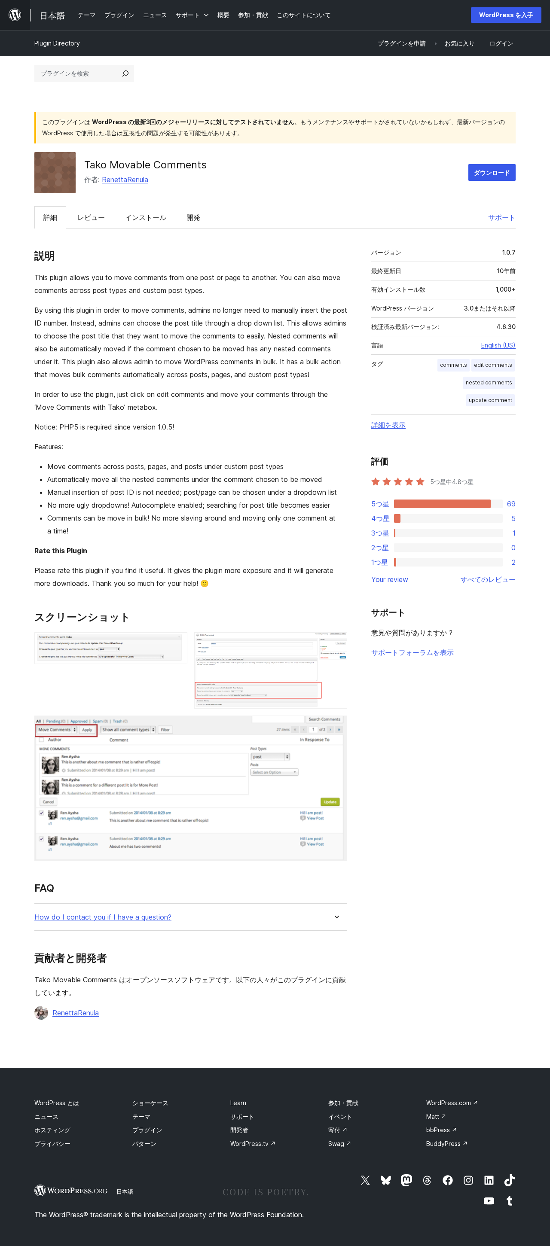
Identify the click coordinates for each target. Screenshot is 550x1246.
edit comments (493, 365)
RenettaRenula (125, 179)
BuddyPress (447, 1143)
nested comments (489, 382)
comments (453, 365)
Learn (238, 1102)
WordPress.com (452, 1102)
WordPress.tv (253, 1143)
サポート (502, 217)
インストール (145, 217)
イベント (340, 1116)
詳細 (50, 217)
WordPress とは (56, 1102)
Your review (389, 579)
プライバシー (52, 1143)
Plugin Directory (57, 43)
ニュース (46, 1116)
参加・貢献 (343, 1102)
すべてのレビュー (488, 579)
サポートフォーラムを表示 (412, 652)
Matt (436, 1116)
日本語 (124, 1191)
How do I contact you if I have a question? (102, 917)
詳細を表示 (388, 424)
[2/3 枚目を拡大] (335, 644)
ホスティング (52, 1129)
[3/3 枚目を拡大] (335, 727)
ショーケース (150, 1102)
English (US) (498, 345)
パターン (144, 1143)
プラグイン (147, 1129)
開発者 (239, 1129)
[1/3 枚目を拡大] (175, 644)
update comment (490, 400)
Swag (339, 1143)
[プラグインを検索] (125, 73)
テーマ (141, 1116)
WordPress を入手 (506, 14)
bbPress (441, 1129)
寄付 (338, 1129)
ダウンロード (492, 172)
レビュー (91, 217)
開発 (193, 217)
